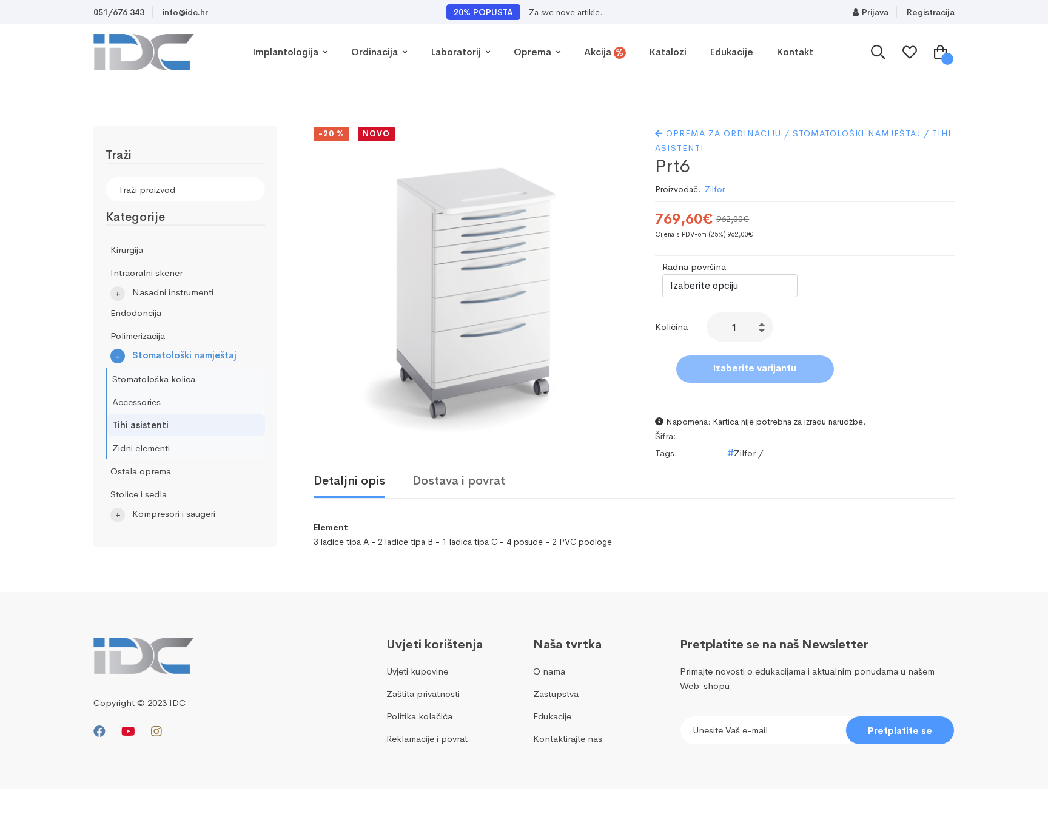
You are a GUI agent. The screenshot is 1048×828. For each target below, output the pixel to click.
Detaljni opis (349, 481)
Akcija (604, 52)
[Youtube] (128, 731)
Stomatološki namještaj (184, 355)
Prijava (875, 12)
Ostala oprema (140, 471)
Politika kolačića (419, 716)
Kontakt (794, 51)
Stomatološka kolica (153, 379)
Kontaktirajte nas (567, 738)
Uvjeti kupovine (417, 671)
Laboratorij (457, 51)
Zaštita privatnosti (423, 693)
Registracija (931, 12)
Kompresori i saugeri (173, 513)
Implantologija (286, 51)
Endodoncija (135, 312)
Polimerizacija (137, 336)
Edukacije (731, 51)
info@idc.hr (185, 12)
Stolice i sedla (138, 494)
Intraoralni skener (146, 272)
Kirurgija (126, 249)
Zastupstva (556, 693)
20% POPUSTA (483, 12)
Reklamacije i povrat (427, 738)
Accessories (136, 402)
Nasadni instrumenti (172, 292)
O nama (549, 671)
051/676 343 (118, 12)
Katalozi (668, 51)
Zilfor (715, 189)
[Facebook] (99, 731)
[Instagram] (156, 731)
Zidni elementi (141, 448)
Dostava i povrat (458, 481)
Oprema (534, 51)
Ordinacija (375, 51)
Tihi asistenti (140, 425)
